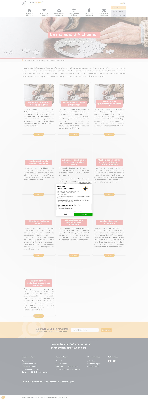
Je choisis (64, 214)
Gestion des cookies (62, 206)
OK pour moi (83, 214)
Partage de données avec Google (65, 208)
